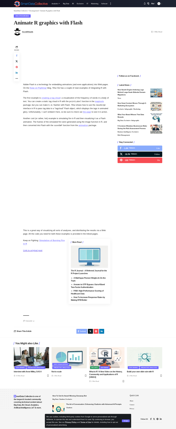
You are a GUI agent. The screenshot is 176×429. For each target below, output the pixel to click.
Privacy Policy (71, 422)
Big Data (121, 120)
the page (87, 112)
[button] (126, 421)
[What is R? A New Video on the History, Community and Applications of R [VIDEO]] (107, 357)
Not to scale (56, 372)
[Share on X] (17, 61)
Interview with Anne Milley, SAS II (27, 372)
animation (83, 125)
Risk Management (124, 135)
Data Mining (20, 367)
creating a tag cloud (50, 98)
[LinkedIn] (160, 419)
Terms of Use (85, 422)
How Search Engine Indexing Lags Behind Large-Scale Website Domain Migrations (131, 92)
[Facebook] (140, 148)
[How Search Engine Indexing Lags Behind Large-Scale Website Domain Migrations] (156, 92)
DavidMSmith (27, 32)
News (119, 98)
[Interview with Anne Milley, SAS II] (31, 357)
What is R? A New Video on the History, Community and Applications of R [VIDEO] (105, 374)
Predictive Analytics (36, 367)
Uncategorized (22, 16)
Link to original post (32, 250)
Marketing (136, 109)
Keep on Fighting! (38, 88)
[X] (140, 154)
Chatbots (62, 399)
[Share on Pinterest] (17, 67)
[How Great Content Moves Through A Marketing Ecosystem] (156, 106)
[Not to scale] (69, 357)
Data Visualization (61, 364)
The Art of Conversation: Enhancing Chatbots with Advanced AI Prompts (94, 404)
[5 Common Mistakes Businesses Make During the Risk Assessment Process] (156, 129)
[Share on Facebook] (17, 55)
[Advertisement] (67, 62)
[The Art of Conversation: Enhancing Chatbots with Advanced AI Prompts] (58, 407)
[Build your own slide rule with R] (144, 357)
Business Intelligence (125, 132)
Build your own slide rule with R (140, 372)
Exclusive (121, 109)
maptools (99, 101)
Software (104, 367)
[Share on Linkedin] (17, 73)
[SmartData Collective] (31, 3)
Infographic (129, 109)
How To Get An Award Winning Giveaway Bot (69, 396)
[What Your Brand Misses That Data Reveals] (156, 117)
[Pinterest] (140, 160)
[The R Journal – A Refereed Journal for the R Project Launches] (89, 257)
